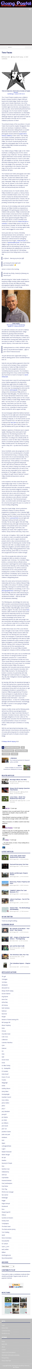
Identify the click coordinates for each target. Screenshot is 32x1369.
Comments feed (6, 1330)
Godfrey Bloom (6, 1088)
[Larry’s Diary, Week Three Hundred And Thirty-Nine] (5, 857)
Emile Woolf (5, 1074)
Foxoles (4, 1080)
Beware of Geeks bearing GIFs (10, 1019)
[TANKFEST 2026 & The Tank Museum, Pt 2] (5, 892)
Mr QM (4, 1157)
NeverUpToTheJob (7, 1163)
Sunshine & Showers (7, 1218)
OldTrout (4, 1175)
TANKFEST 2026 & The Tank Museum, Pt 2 (18, 891)
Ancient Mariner (6, 993)
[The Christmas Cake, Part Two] (5, 956)
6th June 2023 (6, 57)
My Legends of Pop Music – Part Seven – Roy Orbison (20, 929)
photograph (13, 390)
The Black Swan (6, 1226)
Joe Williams (5, 1123)
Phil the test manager (8, 1192)
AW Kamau (5, 1005)
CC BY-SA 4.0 (22, 94)
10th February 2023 (15, 792)
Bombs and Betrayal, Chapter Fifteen (19, 873)
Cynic (3, 1045)
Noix (3, 1166)
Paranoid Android (6, 1180)
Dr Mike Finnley (6, 1065)
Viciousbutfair (5, 1241)
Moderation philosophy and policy (10, 1355)
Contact (4, 1349)
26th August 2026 (15, 911)
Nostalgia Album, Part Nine (18, 779)
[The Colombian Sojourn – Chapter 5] (5, 965)
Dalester (4, 1048)
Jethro (3, 1105)
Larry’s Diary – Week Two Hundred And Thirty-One (17, 797)
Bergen (4, 1016)
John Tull (4, 1129)
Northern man (6, 1169)
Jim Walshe (5, 1117)
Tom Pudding (5, 1232)
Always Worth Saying (17, 57)
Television (6, 754)
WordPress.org (5, 1333)
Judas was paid (6, 1134)
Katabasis (4, 1137)
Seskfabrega (10, 94)
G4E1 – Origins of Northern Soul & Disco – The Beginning (19, 938)
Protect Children (21, 750)
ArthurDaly (5, 1002)
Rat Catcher (5, 1195)
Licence (16, 94)
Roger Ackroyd (6, 1203)
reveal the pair (21, 240)
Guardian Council (6, 1097)
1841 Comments (24, 866)
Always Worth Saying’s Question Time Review (20, 789)
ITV (23, 747)
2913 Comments (24, 932)
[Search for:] (16, 47)
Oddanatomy (5, 1172)
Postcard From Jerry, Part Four (19, 864)
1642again (4, 979)
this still (13, 422)
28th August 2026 (15, 885)
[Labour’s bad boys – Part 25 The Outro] (5, 901)
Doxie (3, 1062)
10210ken (4, 982)
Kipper (3, 1143)
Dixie (3, 1054)
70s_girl (4, 976)
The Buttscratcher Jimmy (8, 1229)
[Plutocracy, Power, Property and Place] (5, 883)
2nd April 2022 (14, 781)
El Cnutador (5, 1071)
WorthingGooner (6, 1255)
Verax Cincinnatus (6, 1238)
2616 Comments (24, 859)
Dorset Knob (5, 1060)
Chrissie (4, 1031)
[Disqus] (16, 826)
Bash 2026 (4, 1344)
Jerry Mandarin (6, 1111)
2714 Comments (19, 793)
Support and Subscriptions (9, 1352)
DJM (3, 1057)
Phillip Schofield (8, 750)
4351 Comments (24, 885)
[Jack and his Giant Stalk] (5, 947)
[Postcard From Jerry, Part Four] (5, 866)
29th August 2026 (15, 866)
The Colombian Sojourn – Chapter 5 (20, 964)
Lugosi (3, 1149)
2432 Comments (24, 902)
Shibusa (4, 1215)
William (4, 1252)
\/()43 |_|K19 (5, 1246)
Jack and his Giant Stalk (17, 946)
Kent (3, 1140)
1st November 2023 (15, 956)
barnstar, (16, 92)
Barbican (4, 1011)
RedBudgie (5, 1197)
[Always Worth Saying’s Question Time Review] (5, 790)
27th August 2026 (15, 894)
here (28, 610)
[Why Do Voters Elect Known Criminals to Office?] (15, 1311)
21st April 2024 (14, 800)
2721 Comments (24, 940)
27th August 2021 (15, 932)
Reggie (3, 1200)
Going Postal (22, 800)
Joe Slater (4, 1120)
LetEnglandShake (6, 1146)
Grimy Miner (5, 1091)
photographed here (7, 590)
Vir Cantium (5, 1243)
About (3, 1347)
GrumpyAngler (6, 1094)
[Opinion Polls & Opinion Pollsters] (23, 1311)
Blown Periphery (6, 1025)
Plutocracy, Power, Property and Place (20, 882)
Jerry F (3, 1108)
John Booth (5, 1126)
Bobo (3, 1028)
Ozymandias (5, 1177)
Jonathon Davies (6, 1131)
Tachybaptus (5, 1223)
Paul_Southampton (7, 1183)
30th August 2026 (15, 859)
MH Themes (16, 1367)
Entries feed (5, 1328)
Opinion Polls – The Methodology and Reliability (20, 908)
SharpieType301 (6, 1212)
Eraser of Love (6, 1077)
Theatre (14, 754)
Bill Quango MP (6, 1022)
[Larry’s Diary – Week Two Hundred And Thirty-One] (5, 798)
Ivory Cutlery (5, 1100)
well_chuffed (5, 1249)
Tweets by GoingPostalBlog (9, 921)
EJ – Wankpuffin (6, 1068)
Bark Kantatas (6, 1008)
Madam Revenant (7, 1152)
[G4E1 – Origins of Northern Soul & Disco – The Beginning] (5, 939)
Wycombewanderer (7, 1258)
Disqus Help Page (6, 1360)
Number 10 (10, 326)
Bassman (4, 1014)
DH (2, 1051)
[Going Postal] (16, 6)
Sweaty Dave (5, 1220)
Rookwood (5, 1206)
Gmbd (3, 1085)
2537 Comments (24, 894)
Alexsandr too (5, 988)
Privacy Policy (5, 1358)
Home (3, 1341)
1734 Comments (24, 911)
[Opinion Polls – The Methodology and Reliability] (5, 909)
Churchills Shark (6, 1034)
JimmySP (4, 1114)
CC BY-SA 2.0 (21, 326)
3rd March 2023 (14, 940)
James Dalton (5, 1103)
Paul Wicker (5, 1186)
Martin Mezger (6, 1154)
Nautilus (4, 1160)
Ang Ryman (5, 996)
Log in (3, 1325)
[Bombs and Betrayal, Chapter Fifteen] (5, 874)
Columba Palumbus (7, 1042)
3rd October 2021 (15, 966)
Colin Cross (5, 1037)
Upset (3, 1235)
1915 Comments (24, 876)
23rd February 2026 (15, 948)
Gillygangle (5, 1083)
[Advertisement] (16, 28)
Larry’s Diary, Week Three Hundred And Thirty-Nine (18, 856)
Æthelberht (5, 985)
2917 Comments (25, 966)
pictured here (14, 518)
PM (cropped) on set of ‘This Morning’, (16, 325)
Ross (3, 1209)
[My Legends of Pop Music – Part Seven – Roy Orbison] (5, 930)
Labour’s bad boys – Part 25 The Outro (19, 899)
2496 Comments (15, 783)
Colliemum (5, 1039)
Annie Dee (4, 999)
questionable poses (13, 242)
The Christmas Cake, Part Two (19, 954)
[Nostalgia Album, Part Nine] (5, 781)
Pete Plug (4, 1189)
